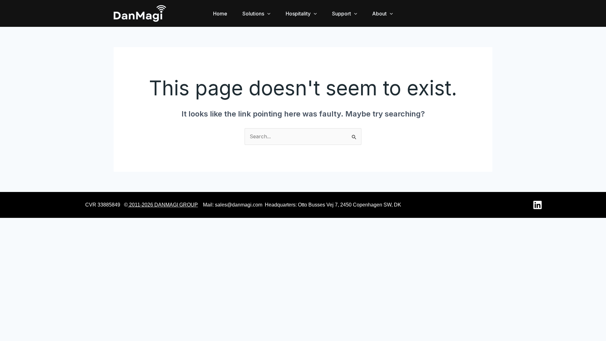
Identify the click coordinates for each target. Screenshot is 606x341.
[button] (267, 13)
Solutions (253, 13)
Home (220, 13)
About (379, 13)
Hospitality (298, 13)
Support (341, 13)
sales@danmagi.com (238, 204)
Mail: (208, 204)
